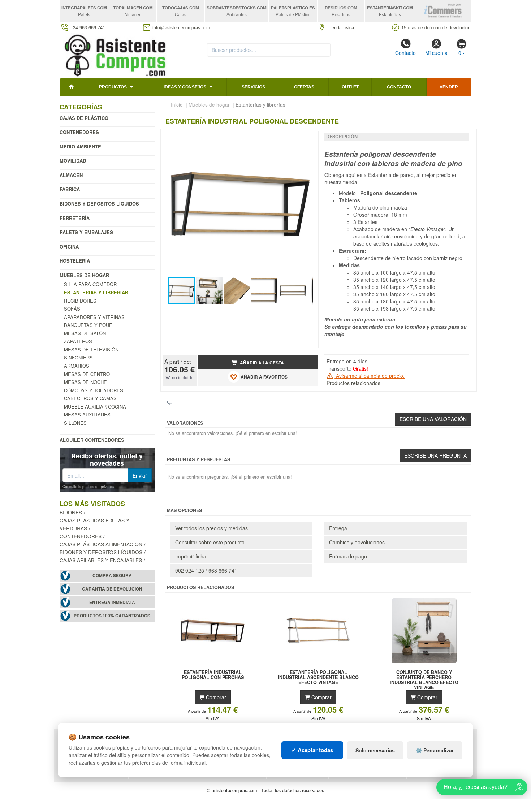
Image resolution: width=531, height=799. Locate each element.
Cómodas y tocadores (93, 390)
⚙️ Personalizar (435, 750)
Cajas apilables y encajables (101, 559)
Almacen (71, 175)
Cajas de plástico (84, 118)
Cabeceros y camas (90, 398)
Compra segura (112, 576)
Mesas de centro (87, 374)
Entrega (338, 528)
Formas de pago (348, 556)
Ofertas (304, 87)
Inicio (177, 104)
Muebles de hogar (84, 275)
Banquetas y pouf (88, 324)
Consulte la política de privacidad (90, 486)
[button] (306, 137)
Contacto (405, 52)
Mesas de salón (85, 333)
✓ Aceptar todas (312, 750)
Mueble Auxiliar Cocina (95, 406)
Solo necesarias (375, 750)
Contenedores (79, 132)
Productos (113, 87)
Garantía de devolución (112, 589)
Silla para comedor (90, 284)
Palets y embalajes (86, 232)
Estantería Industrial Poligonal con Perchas (213, 675)
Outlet (350, 87)
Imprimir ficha (190, 556)
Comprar (215, 697)
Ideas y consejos (185, 87)
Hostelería (75, 260)
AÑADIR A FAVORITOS (263, 377)
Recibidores (80, 300)
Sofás (72, 308)
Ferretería (75, 218)
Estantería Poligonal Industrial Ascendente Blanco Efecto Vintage (318, 677)
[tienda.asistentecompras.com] (115, 55)
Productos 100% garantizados (112, 616)
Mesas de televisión (91, 349)
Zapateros (78, 341)
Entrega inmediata (112, 602)
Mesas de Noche (85, 382)
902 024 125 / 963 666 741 (206, 570)
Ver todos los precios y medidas (211, 528)
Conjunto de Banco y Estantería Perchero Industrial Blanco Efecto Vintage (424, 677)
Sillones (75, 422)
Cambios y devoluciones (357, 542)
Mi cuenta (436, 52)
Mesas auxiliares (87, 414)
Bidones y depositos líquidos (99, 203)
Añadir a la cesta (261, 363)
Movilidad (73, 160)
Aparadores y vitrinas (94, 317)
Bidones (71, 512)
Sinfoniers (78, 357)
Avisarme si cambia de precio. (369, 375)
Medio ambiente (80, 146)
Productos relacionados (353, 382)
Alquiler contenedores (92, 439)
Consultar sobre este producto (210, 542)
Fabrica (70, 189)
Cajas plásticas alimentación (101, 544)
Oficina (69, 246)
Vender (449, 87)
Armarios (76, 365)
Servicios (253, 87)
